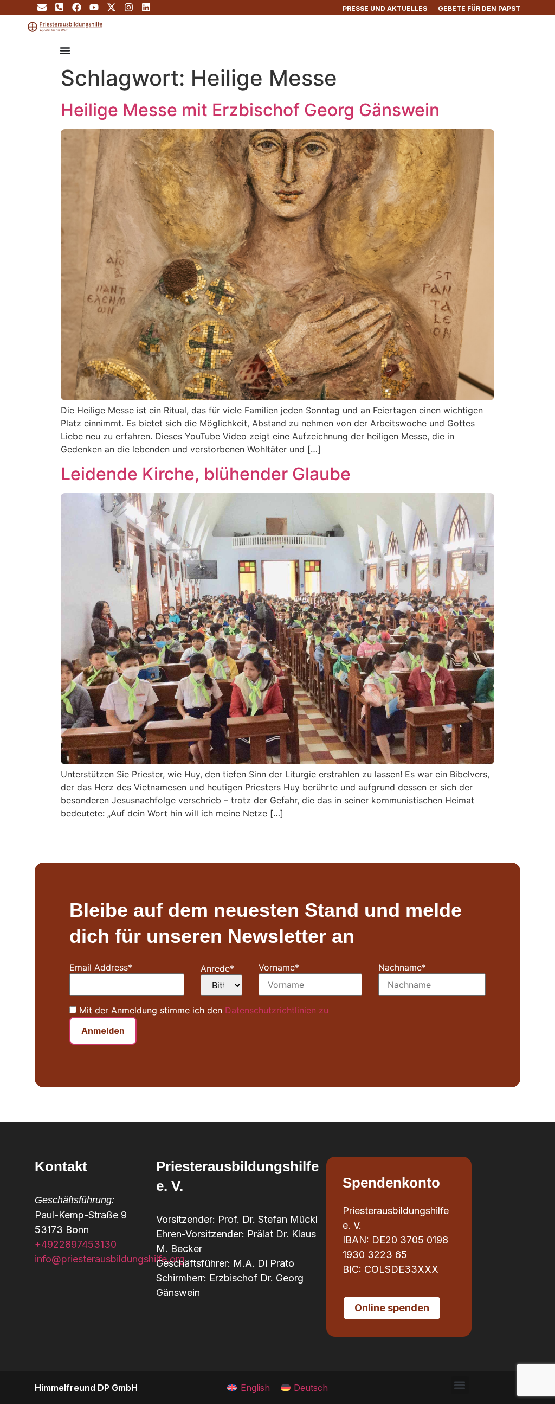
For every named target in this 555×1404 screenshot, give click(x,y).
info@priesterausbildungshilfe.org (110, 1259)
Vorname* (279, 967)
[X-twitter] (111, 7)
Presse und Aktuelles (385, 8)
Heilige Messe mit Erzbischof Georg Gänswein (250, 109)
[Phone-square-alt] (59, 7)
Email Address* (100, 967)
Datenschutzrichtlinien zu (276, 1010)
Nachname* (402, 967)
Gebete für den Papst (479, 8)
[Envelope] (42, 7)
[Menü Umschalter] (65, 50)
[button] (460, 1385)
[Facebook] (76, 7)
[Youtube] (94, 7)
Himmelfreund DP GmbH (86, 1387)
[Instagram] (128, 7)
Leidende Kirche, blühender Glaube (206, 473)
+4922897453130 (76, 1244)
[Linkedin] (146, 7)
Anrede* (217, 968)
